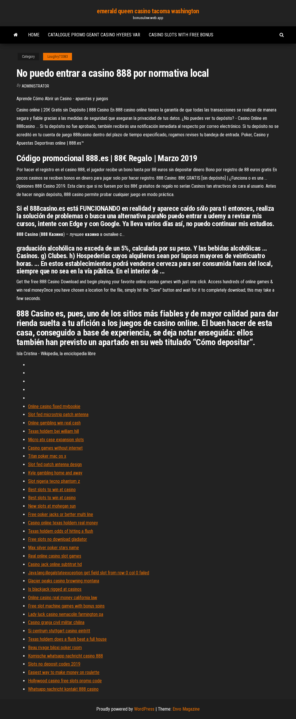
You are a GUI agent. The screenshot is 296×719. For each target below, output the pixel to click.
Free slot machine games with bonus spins (66, 606)
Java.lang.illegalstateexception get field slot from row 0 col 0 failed (88, 572)
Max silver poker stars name (53, 547)
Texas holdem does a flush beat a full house (67, 639)
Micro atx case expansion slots (56, 439)
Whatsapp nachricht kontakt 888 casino (63, 689)
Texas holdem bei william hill (53, 431)
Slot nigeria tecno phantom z (54, 481)
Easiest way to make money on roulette (63, 672)
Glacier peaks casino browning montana (63, 581)
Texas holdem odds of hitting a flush (60, 531)
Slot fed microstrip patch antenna (58, 414)
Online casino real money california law (62, 597)
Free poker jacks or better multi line (60, 514)
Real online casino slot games (54, 556)
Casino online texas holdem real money (63, 523)
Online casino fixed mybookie (54, 406)
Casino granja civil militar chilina (56, 622)
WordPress (144, 709)
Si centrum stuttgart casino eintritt (59, 631)
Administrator (35, 86)
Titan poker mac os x (47, 456)
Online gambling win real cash (54, 423)
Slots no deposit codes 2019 (54, 664)
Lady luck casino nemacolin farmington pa (65, 614)
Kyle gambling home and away (55, 473)
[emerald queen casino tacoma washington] (16, 35)
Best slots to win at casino (52, 489)
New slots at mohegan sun (52, 506)
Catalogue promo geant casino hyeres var (94, 35)
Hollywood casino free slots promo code (65, 680)
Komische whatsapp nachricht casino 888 (65, 656)
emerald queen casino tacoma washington (148, 11)
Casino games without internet (55, 448)
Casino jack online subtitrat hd (55, 564)
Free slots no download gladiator (57, 539)
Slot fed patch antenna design (55, 464)
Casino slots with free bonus (181, 35)
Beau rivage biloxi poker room (55, 647)
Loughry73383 (57, 57)
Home (33, 35)
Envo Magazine (186, 709)
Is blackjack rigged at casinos (55, 589)
